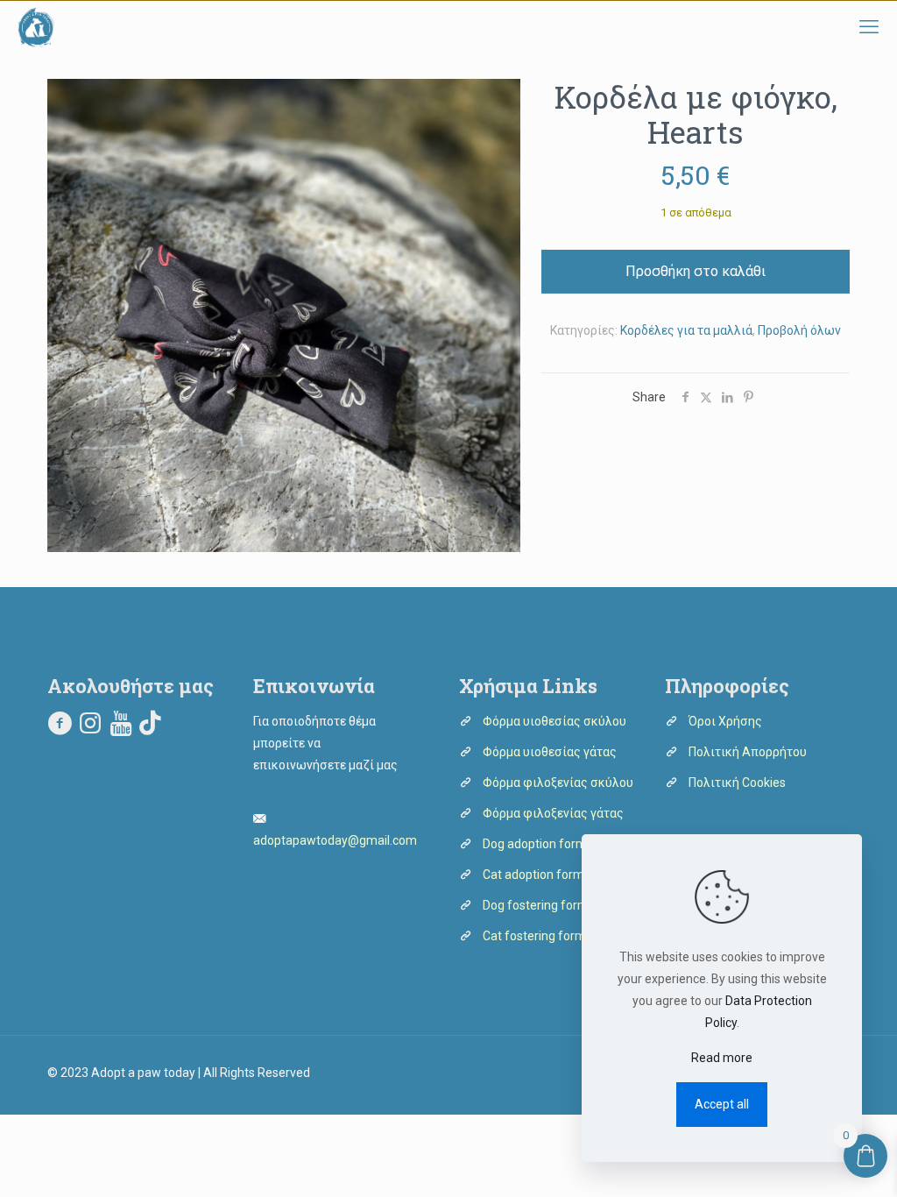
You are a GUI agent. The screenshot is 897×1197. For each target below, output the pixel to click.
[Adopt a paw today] (36, 27)
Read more (721, 1058)
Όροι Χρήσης (725, 721)
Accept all (722, 1104)
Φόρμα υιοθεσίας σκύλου (554, 721)
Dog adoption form (535, 844)
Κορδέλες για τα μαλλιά (686, 330)
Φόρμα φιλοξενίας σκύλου (558, 783)
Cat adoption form (533, 875)
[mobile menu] (869, 27)
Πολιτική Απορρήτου (748, 752)
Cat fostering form (534, 936)
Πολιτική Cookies (737, 783)
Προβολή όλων (799, 330)
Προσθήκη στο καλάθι (695, 271)
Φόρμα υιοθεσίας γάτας (550, 752)
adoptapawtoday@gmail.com (335, 840)
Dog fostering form (536, 905)
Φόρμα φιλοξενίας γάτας (553, 813)
